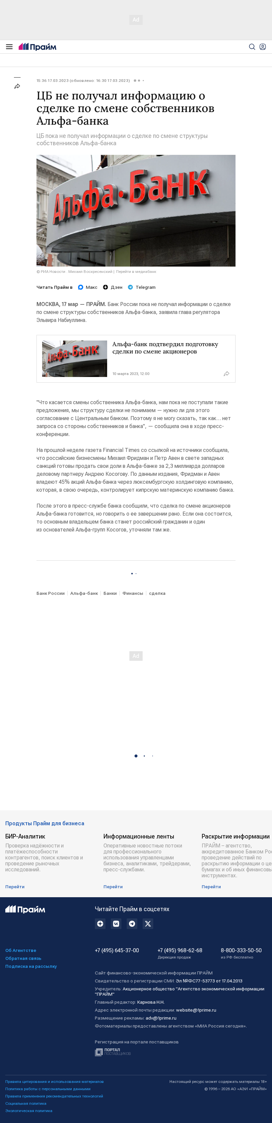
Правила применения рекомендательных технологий (54, 1096)
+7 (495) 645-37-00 (117, 951)
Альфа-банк (84, 593)
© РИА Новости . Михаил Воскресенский (74, 271)
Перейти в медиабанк (136, 271)
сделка (157, 593)
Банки (110, 593)
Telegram (146, 287)
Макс (92, 287)
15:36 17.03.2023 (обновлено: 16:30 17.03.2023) (83, 80)
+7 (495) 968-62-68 (180, 954)
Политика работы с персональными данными (48, 1089)
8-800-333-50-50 (241, 954)
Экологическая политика (28, 1110)
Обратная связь (23, 958)
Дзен (116, 287)
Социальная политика (25, 1103)
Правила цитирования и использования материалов (54, 1081)
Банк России (50, 593)
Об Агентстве (20, 950)
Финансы (132, 593)
